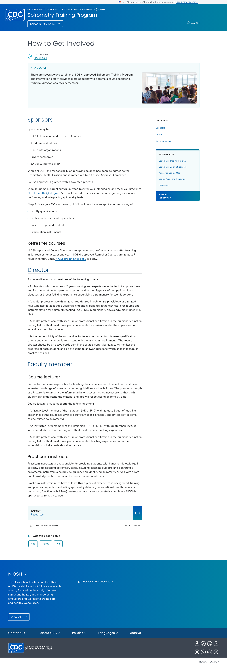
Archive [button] (136, 633)
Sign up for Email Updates (96, 581)
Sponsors (160, 128)
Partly (45, 543)
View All (16, 617)
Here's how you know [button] (187, 1)
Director (159, 134)
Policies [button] (78, 633)
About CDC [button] (49, 633)
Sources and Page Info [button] (46, 525)
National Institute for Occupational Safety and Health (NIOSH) (66, 9)
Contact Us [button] (17, 633)
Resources (163, 185)
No (58, 543)
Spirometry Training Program (62, 15)
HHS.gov (202, 661)
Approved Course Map (169, 172)
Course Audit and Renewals (172, 178)
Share (137, 525)
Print (127, 525)
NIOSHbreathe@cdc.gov (43, 193)
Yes (33, 543)
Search (195, 22)
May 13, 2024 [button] (40, 57)
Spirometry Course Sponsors (173, 166)
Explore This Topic (42, 23)
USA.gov (214, 661)
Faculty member (163, 141)
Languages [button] (107, 633)
